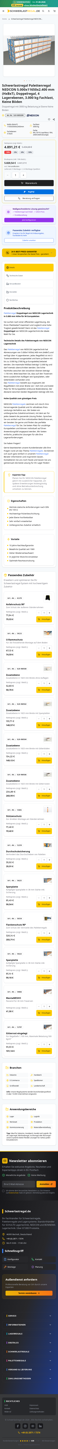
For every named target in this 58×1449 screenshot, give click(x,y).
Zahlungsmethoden (37, 1412)
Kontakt (7, 1408)
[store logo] (23, 11)
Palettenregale (19, 404)
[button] (24, 81)
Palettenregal (10, 313)
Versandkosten (15, 284)
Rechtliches (13, 300)
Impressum (34, 1405)
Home (4, 19)
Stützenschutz (14, 816)
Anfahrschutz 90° (15, 604)
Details (12, 267)
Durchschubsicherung (18, 851)
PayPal (31, 191)
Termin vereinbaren (27, 1293)
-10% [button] (8, 152)
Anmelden (44, 1184)
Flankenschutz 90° (16, 924)
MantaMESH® (13, 998)
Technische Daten (16, 275)
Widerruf (7, 1412)
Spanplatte (12, 886)
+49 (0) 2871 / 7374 (14, 1238)
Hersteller (13, 292)
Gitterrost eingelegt (16, 1033)
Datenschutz (14, 1193)
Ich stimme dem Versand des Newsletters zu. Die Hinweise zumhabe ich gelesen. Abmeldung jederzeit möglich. (30, 1192)
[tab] (29, 253)
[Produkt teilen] (54, 119)
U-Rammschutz (14, 639)
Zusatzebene (13, 674)
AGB (6, 1405)
